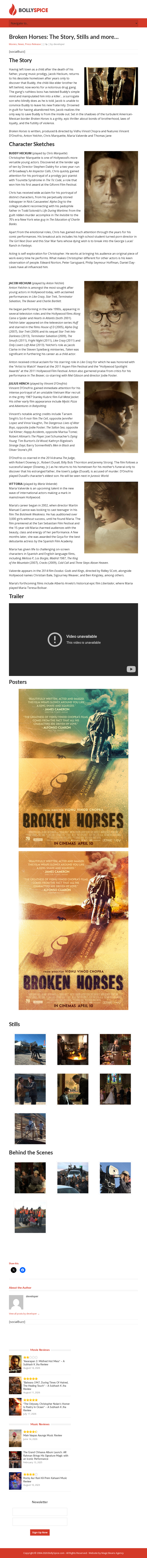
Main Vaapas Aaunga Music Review (42, 1435)
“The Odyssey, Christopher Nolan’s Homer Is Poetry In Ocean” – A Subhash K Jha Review (46, 1407)
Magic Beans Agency (112, 1553)
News (21, 44)
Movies (13, 44)
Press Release (33, 44)
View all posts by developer (24, 1313)
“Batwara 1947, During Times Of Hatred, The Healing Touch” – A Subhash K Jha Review (45, 1385)
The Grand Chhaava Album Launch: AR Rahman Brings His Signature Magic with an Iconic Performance (45, 1455)
